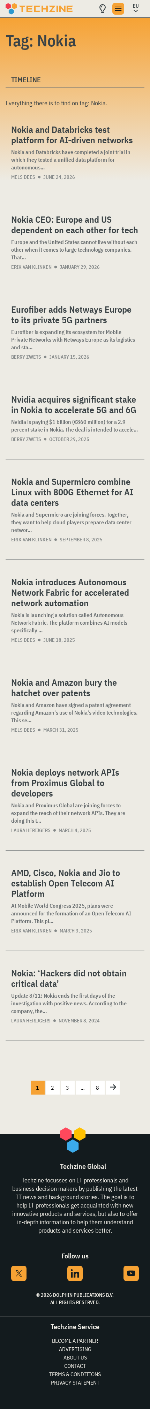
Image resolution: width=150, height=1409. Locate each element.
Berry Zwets (26, 357)
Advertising (75, 1349)
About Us (75, 1357)
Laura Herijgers (31, 830)
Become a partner (75, 1340)
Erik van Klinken (31, 267)
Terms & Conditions (75, 1374)
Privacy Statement (75, 1382)
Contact (75, 1365)
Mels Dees (23, 177)
